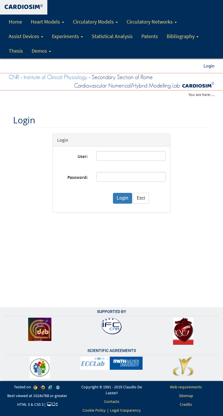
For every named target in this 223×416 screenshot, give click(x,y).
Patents (149, 36)
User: (83, 156)
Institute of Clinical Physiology (55, 77)
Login (209, 66)
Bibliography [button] (181, 36)
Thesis (16, 50)
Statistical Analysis (112, 36)
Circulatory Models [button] (94, 21)
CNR (14, 77)
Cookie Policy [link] (94, 410)
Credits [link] (186, 404)
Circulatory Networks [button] (150, 21)
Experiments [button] (66, 36)
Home (15, 21)
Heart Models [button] (46, 21)
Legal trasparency (125, 410)
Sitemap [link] (186, 395)
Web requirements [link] (186, 387)
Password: (77, 177)
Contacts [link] (111, 401)
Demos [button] (40, 50)
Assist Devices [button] (24, 36)
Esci (141, 198)
